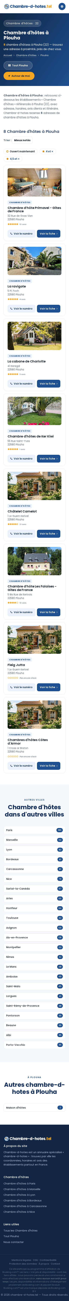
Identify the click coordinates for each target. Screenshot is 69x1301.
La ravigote (17, 286)
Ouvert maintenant (22, 151)
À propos (44, 1263)
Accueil (8, 55)
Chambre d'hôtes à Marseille (22, 1189)
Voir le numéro (23, 233)
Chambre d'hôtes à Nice (19, 1212)
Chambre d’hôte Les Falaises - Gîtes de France (32, 588)
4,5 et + (14, 159)
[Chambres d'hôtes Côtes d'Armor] (34, 714)
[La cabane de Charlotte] (34, 336)
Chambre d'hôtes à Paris (19, 1183)
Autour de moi (21, 76)
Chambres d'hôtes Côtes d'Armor (28, 742)
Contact (55, 1263)
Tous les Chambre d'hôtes (21, 1230)
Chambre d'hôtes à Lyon (19, 1195)
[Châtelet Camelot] (34, 486)
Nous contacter (14, 1242)
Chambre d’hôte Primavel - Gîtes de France (34, 210)
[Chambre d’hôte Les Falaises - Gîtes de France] (34, 561)
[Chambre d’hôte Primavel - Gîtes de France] (34, 182)
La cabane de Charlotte (27, 361)
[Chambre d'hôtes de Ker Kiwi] (34, 411)
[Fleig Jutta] (34, 639)
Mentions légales (21, 1260)
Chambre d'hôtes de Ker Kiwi (31, 436)
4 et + (49, 151)
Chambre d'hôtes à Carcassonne (25, 1206)
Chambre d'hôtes (26, 55)
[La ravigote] (34, 261)
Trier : (8, 140)
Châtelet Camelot (22, 511)
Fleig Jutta (16, 665)
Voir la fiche (47, 233)
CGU (35, 1260)
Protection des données (23, 1263)
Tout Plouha (20, 65)
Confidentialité (48, 1260)
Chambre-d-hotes (31, 6)
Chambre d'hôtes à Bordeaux (23, 1200)
